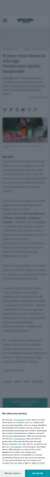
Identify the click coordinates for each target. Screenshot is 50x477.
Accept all (37, 473)
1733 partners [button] (19, 420)
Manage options (13, 473)
